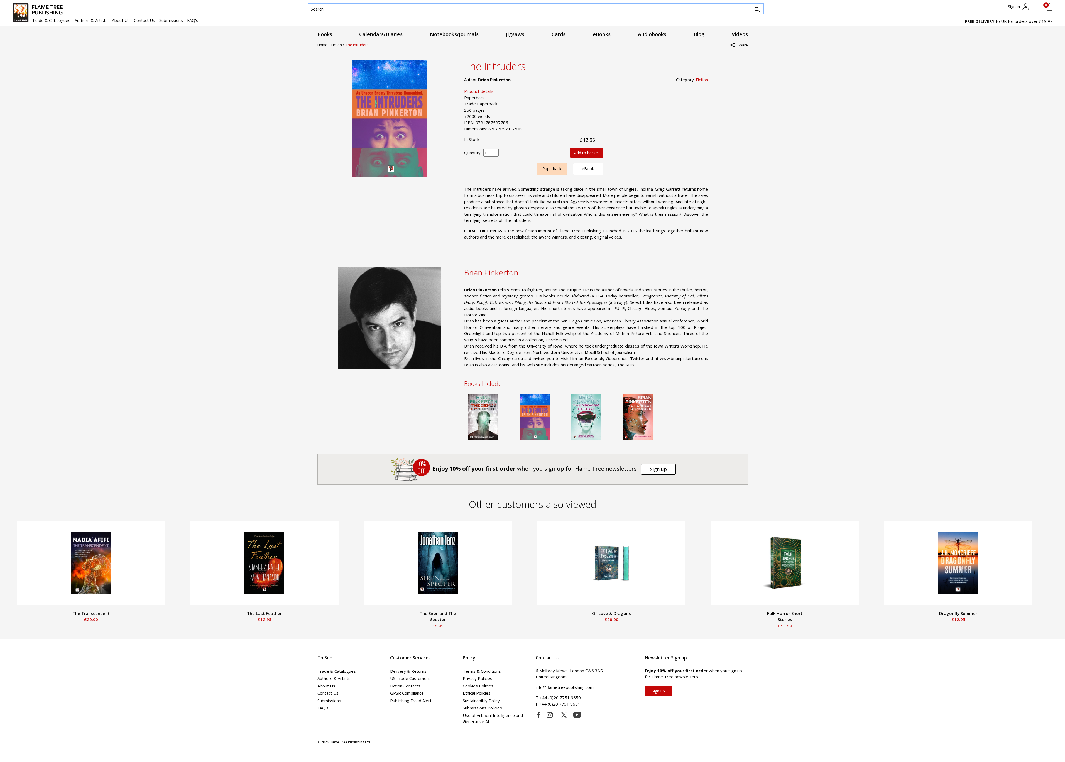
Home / (324, 44)
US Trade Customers (410, 678)
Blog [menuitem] (699, 34)
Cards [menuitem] (558, 34)
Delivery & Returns (408, 671)
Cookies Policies (478, 686)
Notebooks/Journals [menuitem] (454, 34)
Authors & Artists (91, 20)
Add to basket (586, 152)
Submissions (171, 20)
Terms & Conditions (482, 671)
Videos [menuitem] (740, 34)
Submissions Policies (482, 708)
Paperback (551, 168)
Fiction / (338, 44)
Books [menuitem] (324, 34)
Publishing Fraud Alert (411, 700)
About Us (121, 20)
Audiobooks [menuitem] (652, 34)
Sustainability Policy (481, 700)
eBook (588, 168)
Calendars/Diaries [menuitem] (381, 34)
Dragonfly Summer (958, 613)
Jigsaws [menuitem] (515, 34)
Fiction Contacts (405, 686)
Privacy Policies (477, 678)
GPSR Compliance (407, 693)
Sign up (658, 469)
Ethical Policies (477, 693)
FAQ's (192, 20)
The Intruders (357, 44)
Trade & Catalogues (51, 20)
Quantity (472, 152)
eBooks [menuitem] (602, 34)
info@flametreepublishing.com (565, 687)
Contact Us (144, 20)
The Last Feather (264, 613)
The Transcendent (91, 613)
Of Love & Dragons (611, 613)
